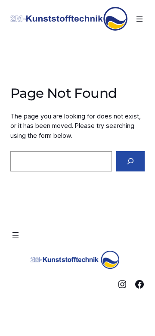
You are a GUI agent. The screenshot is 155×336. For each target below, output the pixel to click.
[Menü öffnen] (139, 19)
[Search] (130, 161)
